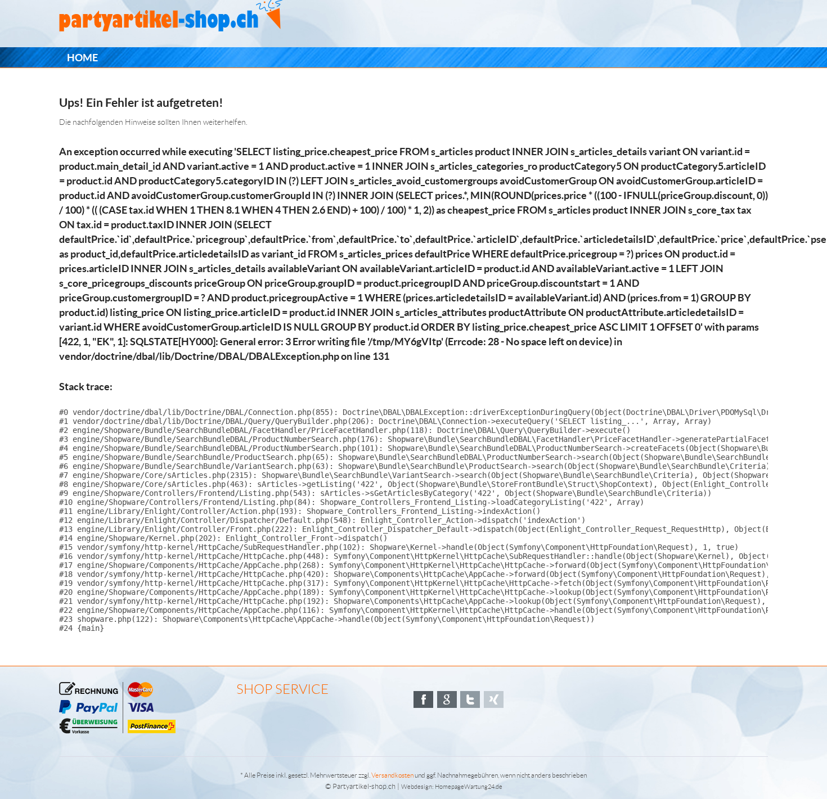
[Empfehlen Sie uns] (423, 699)
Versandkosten (392, 775)
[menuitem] (82, 57)
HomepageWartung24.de (468, 786)
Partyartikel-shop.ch (363, 786)
